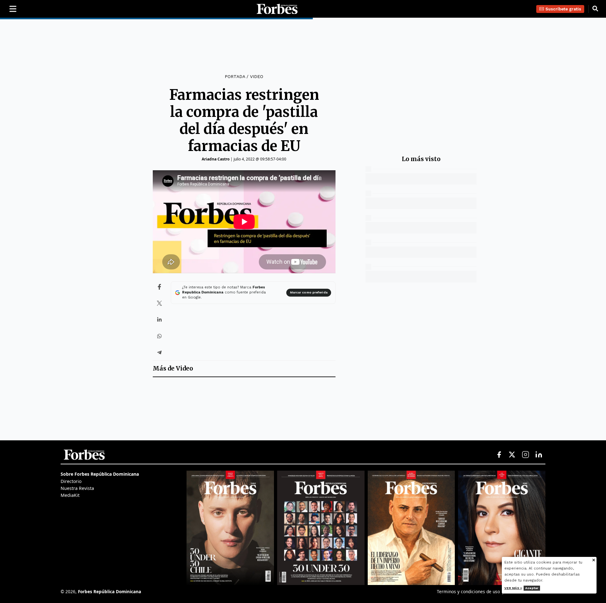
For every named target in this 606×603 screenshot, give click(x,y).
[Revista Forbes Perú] (501, 528)
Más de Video (173, 368)
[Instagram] (525, 455)
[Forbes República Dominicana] (277, 9)
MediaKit (70, 495)
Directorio (71, 481)
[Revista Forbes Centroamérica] (411, 528)
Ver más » (513, 588)
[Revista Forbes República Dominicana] (321, 528)
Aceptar (531, 588)
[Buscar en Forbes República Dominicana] (595, 9)
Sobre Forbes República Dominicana (100, 474)
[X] (512, 455)
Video (256, 76)
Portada (235, 76)
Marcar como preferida (309, 292)
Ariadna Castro (215, 159)
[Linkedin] (539, 455)
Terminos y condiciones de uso (468, 591)
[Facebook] (499, 455)
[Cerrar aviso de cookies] (593, 560)
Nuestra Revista (77, 488)
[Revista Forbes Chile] (230, 528)
